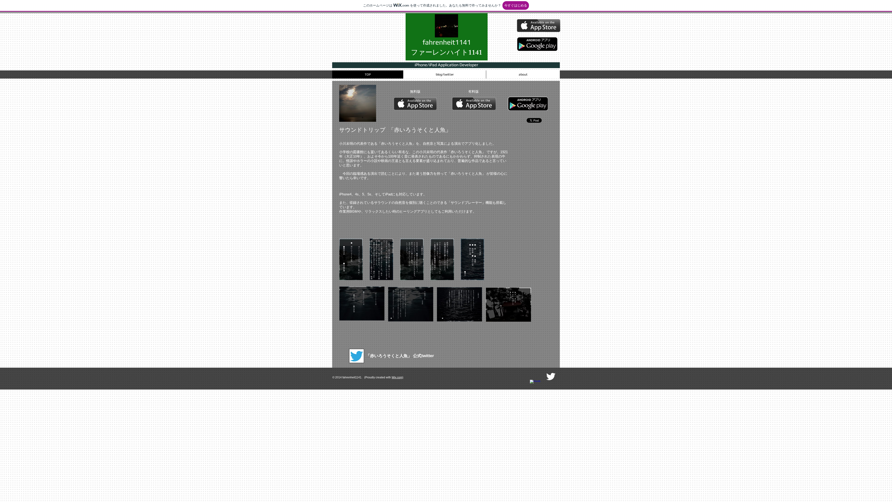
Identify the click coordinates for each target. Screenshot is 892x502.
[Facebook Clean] (535, 385)
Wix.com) (397, 377)
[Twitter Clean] (550, 376)
